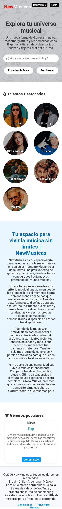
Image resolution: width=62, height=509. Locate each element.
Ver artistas (31, 459)
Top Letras (47, 70)
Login (54, 5)
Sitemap (34, 507)
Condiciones (25, 504)
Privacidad (44, 504)
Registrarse (39, 5)
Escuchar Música (18, 70)
